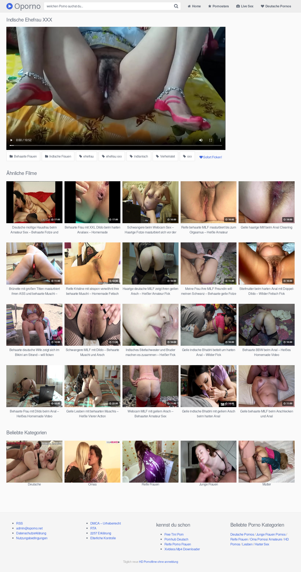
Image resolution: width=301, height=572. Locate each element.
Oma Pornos (258, 539)
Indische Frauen (60, 156)
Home (196, 6)
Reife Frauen (239, 539)
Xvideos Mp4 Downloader (182, 549)
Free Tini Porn (174, 534)
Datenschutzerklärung (31, 533)
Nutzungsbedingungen (32, 538)
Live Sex (246, 6)
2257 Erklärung (100, 533)
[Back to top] (289, 559)
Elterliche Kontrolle (103, 538)
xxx (189, 156)
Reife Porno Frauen (177, 544)
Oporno (27, 6)
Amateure (275, 539)
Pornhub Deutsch (176, 539)
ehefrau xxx (113, 156)
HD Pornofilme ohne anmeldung (158, 561)
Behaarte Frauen (25, 156)
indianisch (140, 156)
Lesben (247, 544)
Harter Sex (262, 544)
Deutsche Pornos (278, 6)
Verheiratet (167, 156)
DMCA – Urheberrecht (105, 523)
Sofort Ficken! (212, 157)
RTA (93, 528)
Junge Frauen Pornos (271, 534)
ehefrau (88, 156)
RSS (19, 523)
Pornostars (220, 6)
